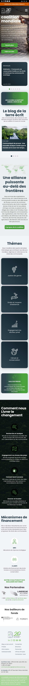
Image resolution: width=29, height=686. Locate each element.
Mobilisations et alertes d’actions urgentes (13, 683)
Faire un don (9, 52)
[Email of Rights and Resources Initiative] (20, 640)
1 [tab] (9, 89)
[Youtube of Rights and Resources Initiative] (17, 640)
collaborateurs (10, 598)
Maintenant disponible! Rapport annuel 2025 (14, 4)
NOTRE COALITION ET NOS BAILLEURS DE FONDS (14, 581)
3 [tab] (13, 89)
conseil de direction (17, 600)
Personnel (18, 649)
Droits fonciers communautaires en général (14, 679)
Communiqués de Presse (10, 127)
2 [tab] (11, 89)
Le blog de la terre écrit (14, 113)
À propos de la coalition (15, 227)
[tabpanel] (14, 74)
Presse (4, 647)
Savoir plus (9, 45)
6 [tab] (19, 89)
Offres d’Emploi (20, 652)
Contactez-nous (20, 654)
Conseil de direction (18, 645)
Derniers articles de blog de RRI (9, 680)
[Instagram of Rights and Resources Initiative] (11, 640)
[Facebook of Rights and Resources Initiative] (14, 640)
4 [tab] (15, 89)
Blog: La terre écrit (7, 644)
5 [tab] (17, 89)
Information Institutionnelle (6, 650)
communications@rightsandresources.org (13, 667)
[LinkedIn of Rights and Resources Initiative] (9, 640)
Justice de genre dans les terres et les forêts (13, 681)
